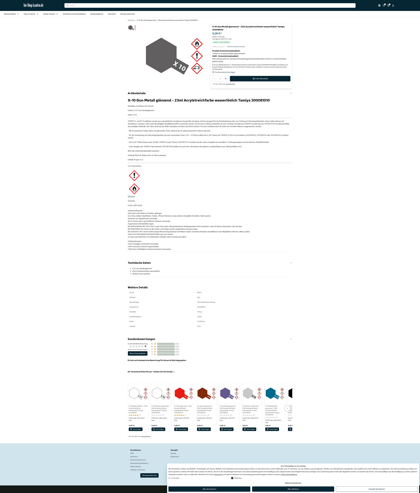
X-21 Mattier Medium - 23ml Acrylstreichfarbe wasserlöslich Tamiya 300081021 (138, 409)
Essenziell (175, 478)
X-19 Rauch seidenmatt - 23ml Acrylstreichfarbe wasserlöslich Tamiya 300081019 (250, 409)
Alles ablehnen (293, 489)
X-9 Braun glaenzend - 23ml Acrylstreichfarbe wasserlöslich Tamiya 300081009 (205, 409)
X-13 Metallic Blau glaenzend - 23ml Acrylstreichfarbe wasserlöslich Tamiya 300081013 (272, 410)
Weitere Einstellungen (293, 483)
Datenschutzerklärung (289, 474)
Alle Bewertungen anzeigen (236, 46)
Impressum (218, 474)
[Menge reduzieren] (214, 78)
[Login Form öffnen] (393, 5)
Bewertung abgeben (138, 353)
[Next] (287, 408)
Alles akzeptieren (209, 489)
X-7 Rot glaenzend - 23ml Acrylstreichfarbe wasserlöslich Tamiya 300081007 (183, 409)
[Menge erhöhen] (226, 78)
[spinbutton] (220, 78)
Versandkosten (230, 84)
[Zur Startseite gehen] (33, 5)
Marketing (238, 478)
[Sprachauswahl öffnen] (379, 5)
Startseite (131, 20)
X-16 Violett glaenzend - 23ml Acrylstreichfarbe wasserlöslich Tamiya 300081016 (228, 409)
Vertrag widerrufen (149, 475)
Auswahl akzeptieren (377, 489)
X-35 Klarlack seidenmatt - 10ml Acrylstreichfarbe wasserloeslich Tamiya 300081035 (160, 409)
